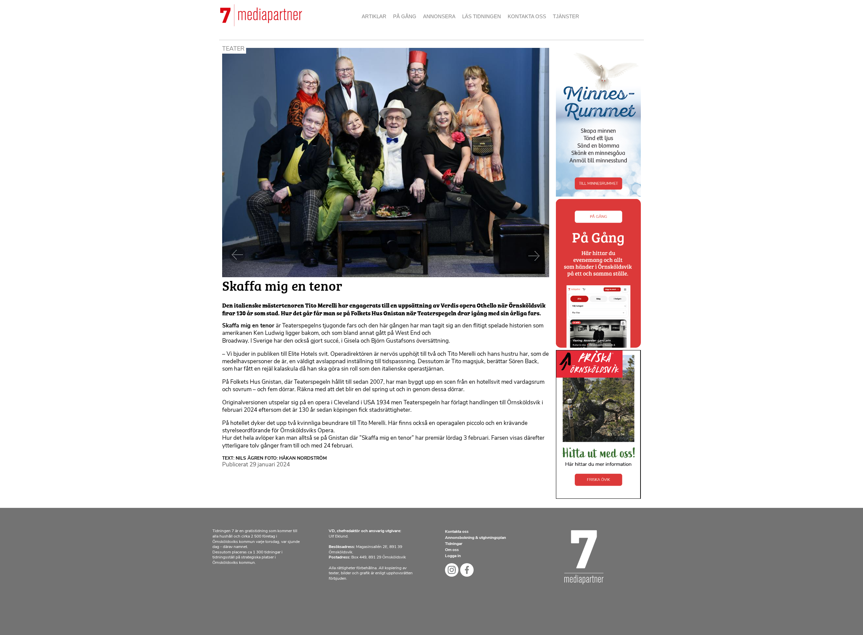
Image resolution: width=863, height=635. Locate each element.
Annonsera (439, 16)
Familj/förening (448, 27)
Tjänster (566, 16)
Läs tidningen (481, 16)
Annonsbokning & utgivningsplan (475, 538)
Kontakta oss (527, 16)
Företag (437, 39)
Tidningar (454, 544)
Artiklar (374, 16)
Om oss (520, 27)
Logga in (453, 556)
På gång (404, 16)
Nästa (534, 255)
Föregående (237, 255)
